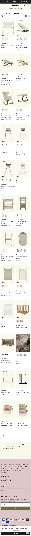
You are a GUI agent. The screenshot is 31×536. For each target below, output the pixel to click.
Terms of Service (5, 525)
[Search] (5, 5)
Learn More (16, 530)
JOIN (15, 509)
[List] (29, 16)
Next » (10, 436)
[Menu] (2, 5)
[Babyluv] (15, 5)
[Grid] (26, 16)
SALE (14, 2)
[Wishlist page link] (25, 5)
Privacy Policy (13, 525)
